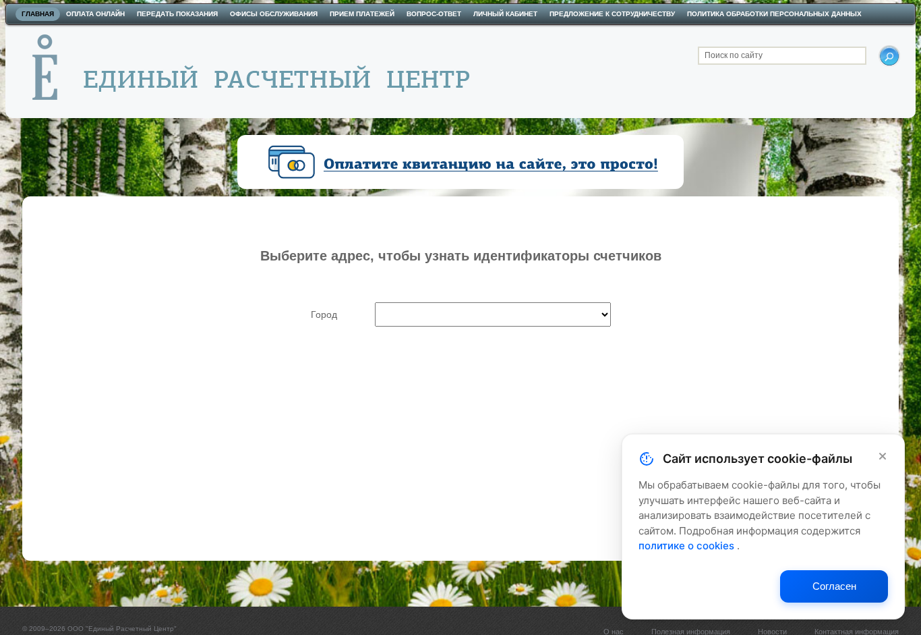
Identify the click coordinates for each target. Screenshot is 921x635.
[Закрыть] (882, 456)
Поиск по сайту (734, 55)
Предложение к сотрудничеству (612, 14)
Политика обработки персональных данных (774, 14)
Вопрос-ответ (434, 14)
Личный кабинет (505, 14)
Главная (38, 14)
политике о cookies (687, 545)
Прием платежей (362, 14)
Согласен (834, 586)
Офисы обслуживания (274, 14)
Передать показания (177, 14)
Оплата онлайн (95, 14)
